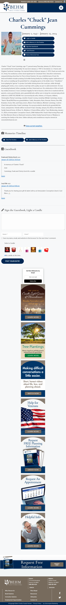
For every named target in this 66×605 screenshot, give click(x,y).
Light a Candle (30, 38)
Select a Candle (10, 243)
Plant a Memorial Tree (32, 55)
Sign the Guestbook (32, 46)
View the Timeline (11, 140)
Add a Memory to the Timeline (35, 42)
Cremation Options (11, 597)
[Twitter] (60, 597)
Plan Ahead (33, 590)
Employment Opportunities (13, 600)
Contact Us (33, 600)
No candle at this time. (13, 255)
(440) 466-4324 (33, 584)
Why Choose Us (10, 590)
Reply (3, 176)
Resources (33, 594)
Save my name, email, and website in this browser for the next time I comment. (29, 238)
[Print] (24, 60)
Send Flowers (30, 50)
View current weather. (34, 126)
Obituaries (33, 597)
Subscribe (33, 281)
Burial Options (9, 594)
